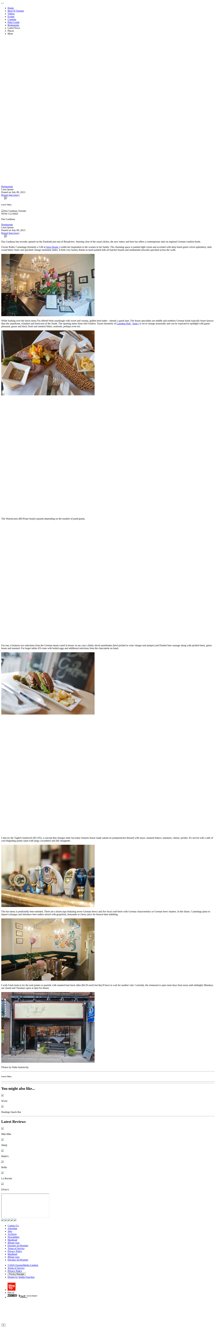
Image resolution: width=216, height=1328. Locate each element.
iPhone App (13, 1242)
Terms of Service (16, 1248)
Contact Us (13, 1225)
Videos (11, 13)
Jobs (10, 1231)
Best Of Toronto (16, 11)
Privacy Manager (16, 1274)
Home (11, 8)
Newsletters (13, 1237)
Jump (135, 323)
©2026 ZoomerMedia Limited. (23, 1265)
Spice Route (52, 247)
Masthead (12, 1240)
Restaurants (13, 25)
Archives (12, 1234)
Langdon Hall (124, 323)
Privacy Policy (15, 1251)
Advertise (12, 1228)
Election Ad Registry (18, 1245)
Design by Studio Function (21, 1277)
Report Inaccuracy (10, 195)
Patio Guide (13, 22)
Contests (12, 19)
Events (11, 16)
